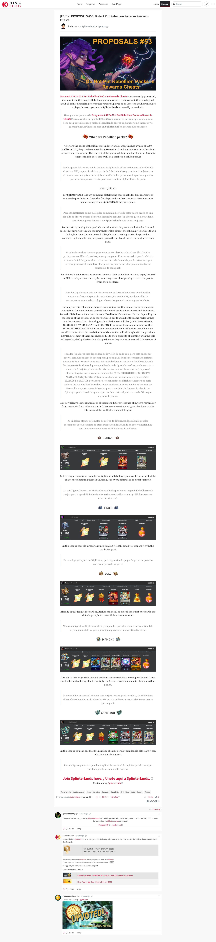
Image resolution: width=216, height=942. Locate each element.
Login (156, 3)
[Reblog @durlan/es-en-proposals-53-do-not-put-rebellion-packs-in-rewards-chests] (145, 797)
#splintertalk (66, 792)
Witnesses (103, 3)
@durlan (78, 839)
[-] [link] (159, 814)
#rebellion (125, 792)
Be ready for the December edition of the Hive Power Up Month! (105, 875)
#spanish (105, 792)
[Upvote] (97, 797)
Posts (79, 3)
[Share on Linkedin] (156, 801)
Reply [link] (150, 797)
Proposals (90, 3)
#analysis (115, 792)
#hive (88, 792)
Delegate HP (103, 825)
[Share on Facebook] (148, 801)
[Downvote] (100, 797)
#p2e (133, 792)
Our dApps (116, 3)
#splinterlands (78, 792)
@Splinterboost (94, 818)
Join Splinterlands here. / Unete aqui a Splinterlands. (106, 778)
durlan (72, 26)
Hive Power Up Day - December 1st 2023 (94, 882)
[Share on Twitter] (151, 801)
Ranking (110, 859)
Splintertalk (114, 783)
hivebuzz (67, 835)
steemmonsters (70, 896)
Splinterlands (89, 26)
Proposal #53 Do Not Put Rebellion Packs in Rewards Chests (93, 96)
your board (82, 859)
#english (96, 792)
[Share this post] (159, 801)
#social (147, 792)
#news (139, 792)
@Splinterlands (113, 821)
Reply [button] (79, 829)
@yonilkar (84, 899)
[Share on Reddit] (153, 801)
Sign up (164, 3)
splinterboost (69, 814)
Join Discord (116, 825)
